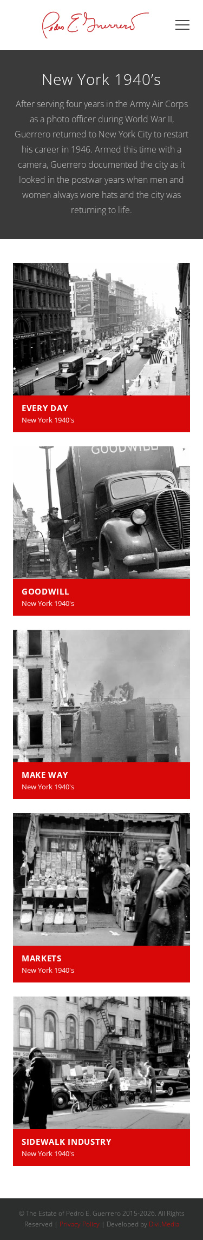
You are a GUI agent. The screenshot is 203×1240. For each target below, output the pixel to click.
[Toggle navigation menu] (182, 25)
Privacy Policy (80, 1224)
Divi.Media (164, 1224)
